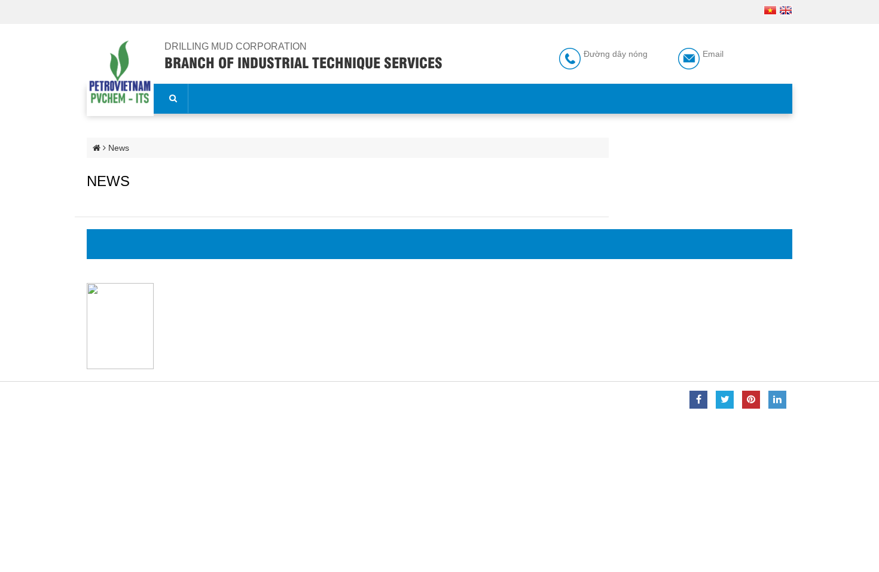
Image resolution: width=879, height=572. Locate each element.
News (118, 148)
